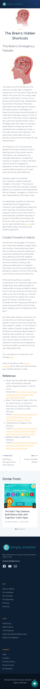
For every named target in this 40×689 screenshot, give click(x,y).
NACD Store (7, 627)
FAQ (4, 654)
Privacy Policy (8, 662)
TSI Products (8, 630)
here (28, 224)
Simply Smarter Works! (31, 459)
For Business (8, 599)
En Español (7, 669)
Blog (20, 29)
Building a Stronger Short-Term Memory (9, 460)
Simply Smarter (12, 522)
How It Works (8, 589)
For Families (7, 592)
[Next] (34, 505)
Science (5, 606)
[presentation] (20, 495)
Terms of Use (8, 665)
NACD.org (6, 623)
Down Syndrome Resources (14, 634)
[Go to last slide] (5, 505)
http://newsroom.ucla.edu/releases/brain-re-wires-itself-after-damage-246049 (21, 394)
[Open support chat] (35, 683)
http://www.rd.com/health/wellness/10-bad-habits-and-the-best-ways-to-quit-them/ (21, 445)
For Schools (7, 596)
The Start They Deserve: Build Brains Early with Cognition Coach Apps (17, 514)
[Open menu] (36, 4)
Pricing (5, 603)
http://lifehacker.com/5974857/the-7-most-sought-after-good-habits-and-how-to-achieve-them (21, 431)
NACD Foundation (10, 638)
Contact (5, 658)
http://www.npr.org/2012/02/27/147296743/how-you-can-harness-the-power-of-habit (21, 417)
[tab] (15, 529)
